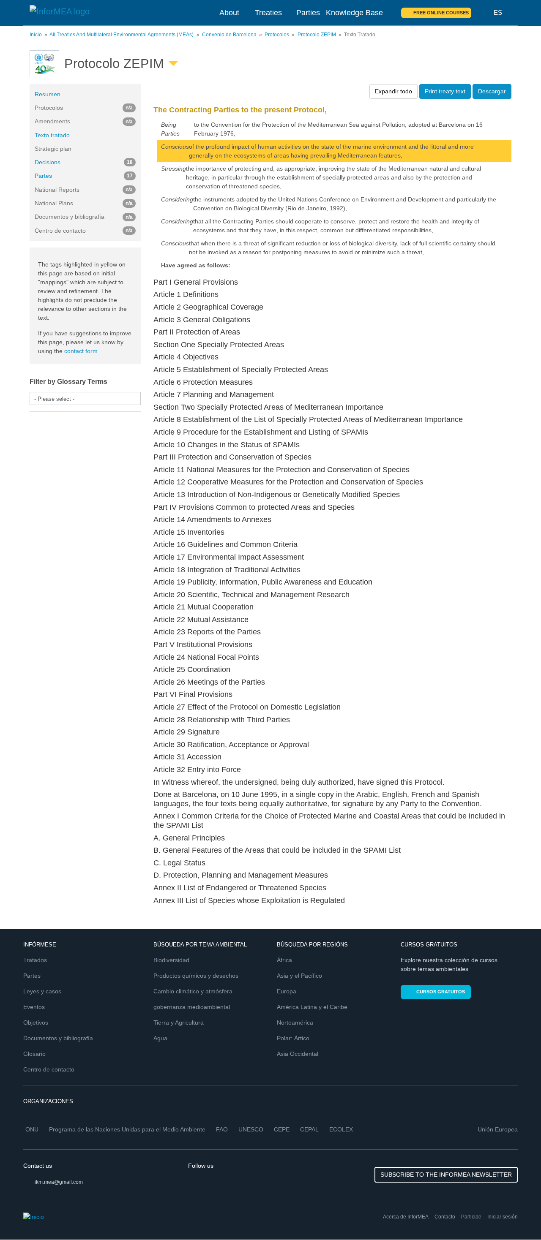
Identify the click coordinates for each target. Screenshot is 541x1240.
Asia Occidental (297, 1053)
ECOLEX (341, 1129)
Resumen (47, 94)
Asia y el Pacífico (299, 975)
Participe (471, 1217)
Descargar (492, 91)
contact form (81, 351)
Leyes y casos (42, 991)
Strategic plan (53, 148)
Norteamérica (295, 1022)
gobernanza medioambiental (191, 1006)
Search (482, 12)
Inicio (36, 35)
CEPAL (309, 1129)
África (284, 960)
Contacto (444, 1217)
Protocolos (277, 35)
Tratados (35, 960)
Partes (84, 175)
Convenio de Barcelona (229, 35)
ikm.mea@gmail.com (59, 1182)
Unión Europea (498, 1129)
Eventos (34, 1006)
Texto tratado (52, 135)
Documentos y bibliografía (58, 1038)
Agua (160, 1038)
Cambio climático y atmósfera (192, 991)
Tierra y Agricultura (178, 1022)
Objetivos (35, 1022)
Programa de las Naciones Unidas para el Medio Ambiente (127, 1129)
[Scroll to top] (516, 1215)
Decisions (84, 162)
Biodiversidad (171, 960)
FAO (222, 1129)
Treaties (268, 12)
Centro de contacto (48, 1069)
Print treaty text (445, 91)
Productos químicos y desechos (195, 975)
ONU (31, 1129)
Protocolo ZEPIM (317, 35)
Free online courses (441, 12)
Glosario (34, 1053)
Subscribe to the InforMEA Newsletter (446, 1174)
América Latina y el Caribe (312, 1006)
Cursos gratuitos (440, 991)
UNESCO (250, 1129)
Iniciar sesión (502, 1217)
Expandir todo (393, 91)
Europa (286, 991)
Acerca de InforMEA (406, 1217)
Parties (308, 12)
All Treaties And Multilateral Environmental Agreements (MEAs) (121, 35)
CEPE (282, 1129)
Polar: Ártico (293, 1038)
